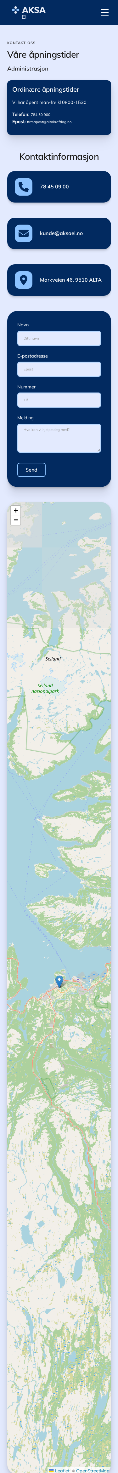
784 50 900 (40, 114)
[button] (104, 12)
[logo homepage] (27, 12)
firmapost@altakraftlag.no (49, 122)
